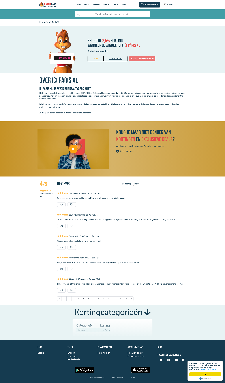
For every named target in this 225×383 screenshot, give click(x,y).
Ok (205, 374)
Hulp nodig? (104, 352)
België (41, 352)
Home (79, 4)
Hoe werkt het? (135, 352)
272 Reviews (115, 58)
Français (72, 356)
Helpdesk (107, 4)
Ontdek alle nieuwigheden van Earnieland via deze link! (140, 146)
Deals (86, 4)
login (124, 4)
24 (126, 299)
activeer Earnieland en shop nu (142, 59)
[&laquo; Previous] (59, 298)
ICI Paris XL (54, 22)
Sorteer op (126, 184)
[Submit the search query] (78, 14)
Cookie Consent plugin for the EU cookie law (205, 378)
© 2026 (133, 378)
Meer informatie (208, 369)
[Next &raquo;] (131, 298)
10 (109, 299)
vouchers (96, 4)
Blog (116, 4)
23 (120, 299)
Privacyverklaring (117, 378)
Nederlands (74, 359)
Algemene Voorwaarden (97, 378)
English (71, 352)
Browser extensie (136, 356)
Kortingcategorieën (109, 312)
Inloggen (170, 4)
